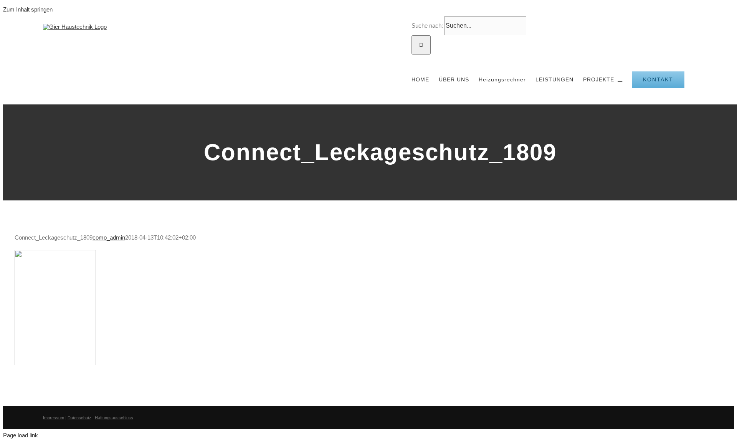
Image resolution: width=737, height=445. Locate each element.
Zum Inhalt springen (28, 9)
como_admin (109, 237)
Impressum (53, 417)
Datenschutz (79, 417)
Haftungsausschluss (114, 417)
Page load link (20, 435)
